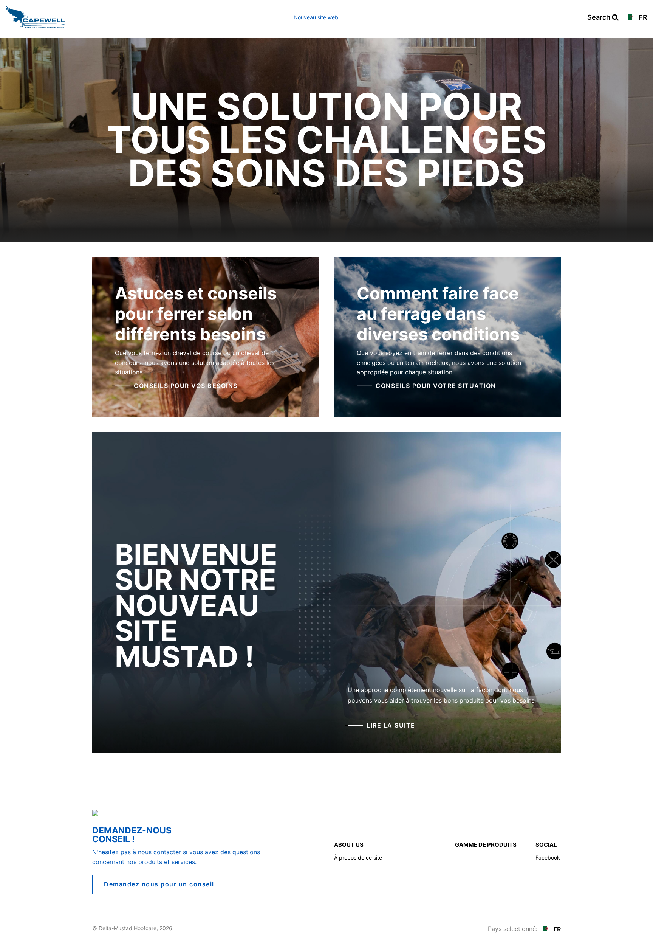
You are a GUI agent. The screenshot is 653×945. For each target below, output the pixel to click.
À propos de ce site (358, 857)
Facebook (547, 857)
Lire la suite (391, 725)
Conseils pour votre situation (436, 385)
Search (603, 17)
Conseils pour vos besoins (186, 385)
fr (642, 17)
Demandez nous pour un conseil (159, 884)
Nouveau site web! (317, 17)
